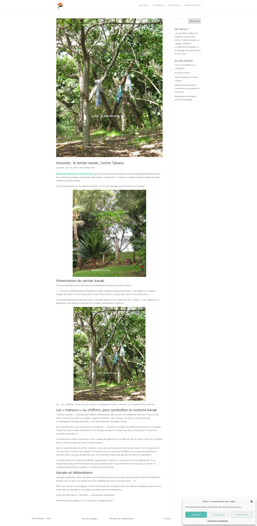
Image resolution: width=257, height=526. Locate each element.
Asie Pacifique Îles (87, 167)
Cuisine (157, 5)
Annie (62, 167)
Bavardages (193, 5)
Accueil (144, 5)
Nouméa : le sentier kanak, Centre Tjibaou (90, 162)
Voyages (173, 5)
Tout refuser (219, 514)
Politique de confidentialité (218, 521)
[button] (251, 501)
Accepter (196, 514)
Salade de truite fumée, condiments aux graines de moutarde (187, 88)
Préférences (242, 514)
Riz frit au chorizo (183, 72)
